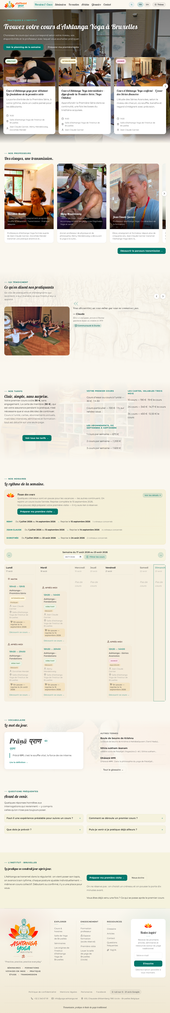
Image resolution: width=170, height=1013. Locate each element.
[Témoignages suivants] (163, 296)
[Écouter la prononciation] (46, 741)
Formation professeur (86, 930)
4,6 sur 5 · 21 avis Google (127, 992)
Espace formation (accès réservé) (88, 939)
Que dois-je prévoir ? (19, 829)
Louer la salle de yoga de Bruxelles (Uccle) (87, 955)
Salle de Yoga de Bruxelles (61, 937)
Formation (74, 4)
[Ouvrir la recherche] (131, 4)
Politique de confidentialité (42, 992)
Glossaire (96, 4)
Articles (85, 4)
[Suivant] (165, 86)
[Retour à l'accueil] (15, 4)
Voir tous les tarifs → (37, 438)
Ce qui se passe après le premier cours (142, 897)
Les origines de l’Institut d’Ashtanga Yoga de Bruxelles (61, 954)
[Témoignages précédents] (156, 296)
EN (147, 4)
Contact (107, 4)
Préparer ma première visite (63, 47)
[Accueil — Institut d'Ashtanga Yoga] (23, 936)
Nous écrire (138, 877)
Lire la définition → (19, 762)
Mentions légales (68, 992)
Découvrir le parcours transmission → (141, 251)
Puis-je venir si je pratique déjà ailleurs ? (113, 829)
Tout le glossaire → (113, 770)
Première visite (88, 946)
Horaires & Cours (43, 4)
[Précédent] (4, 86)
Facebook (101, 992)
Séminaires (60, 4)
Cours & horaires (58, 930)
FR (140, 4)
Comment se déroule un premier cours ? (113, 818)
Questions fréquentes (112, 944)
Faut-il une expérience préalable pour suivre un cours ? (40, 818)
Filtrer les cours (97, 557)
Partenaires (86, 992)
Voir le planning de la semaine (23, 47)
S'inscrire (148, 963)
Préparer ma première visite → (37, 511)
